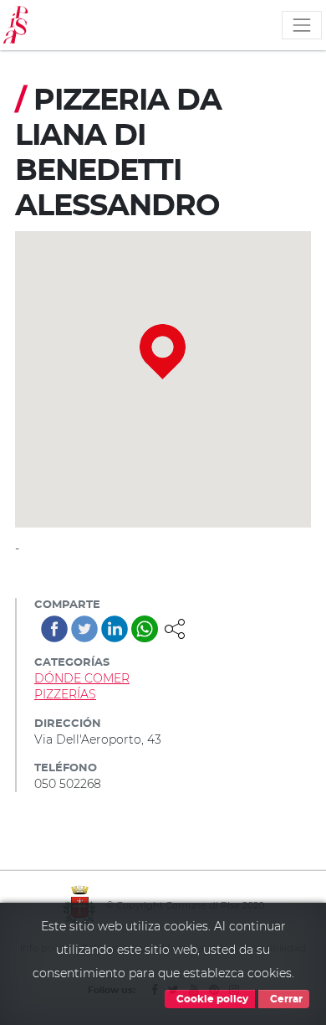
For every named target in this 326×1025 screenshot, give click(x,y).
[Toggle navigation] (302, 25)
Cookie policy (211, 999)
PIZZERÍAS (65, 694)
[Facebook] (54, 629)
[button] (175, 627)
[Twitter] (84, 629)
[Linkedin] (114, 629)
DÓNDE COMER (82, 678)
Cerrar (285, 999)
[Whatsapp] (144, 629)
